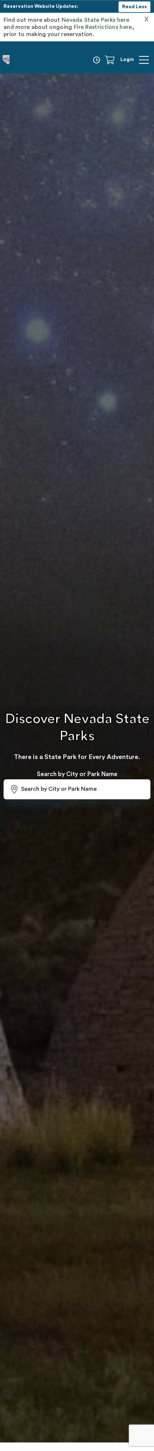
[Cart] (112, 60)
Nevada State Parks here (95, 20)
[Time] (98, 59)
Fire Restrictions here (103, 27)
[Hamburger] (143, 59)
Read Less (134, 6)
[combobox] (77, 789)
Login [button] (127, 59)
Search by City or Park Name (77, 774)
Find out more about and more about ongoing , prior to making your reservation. (69, 27)
